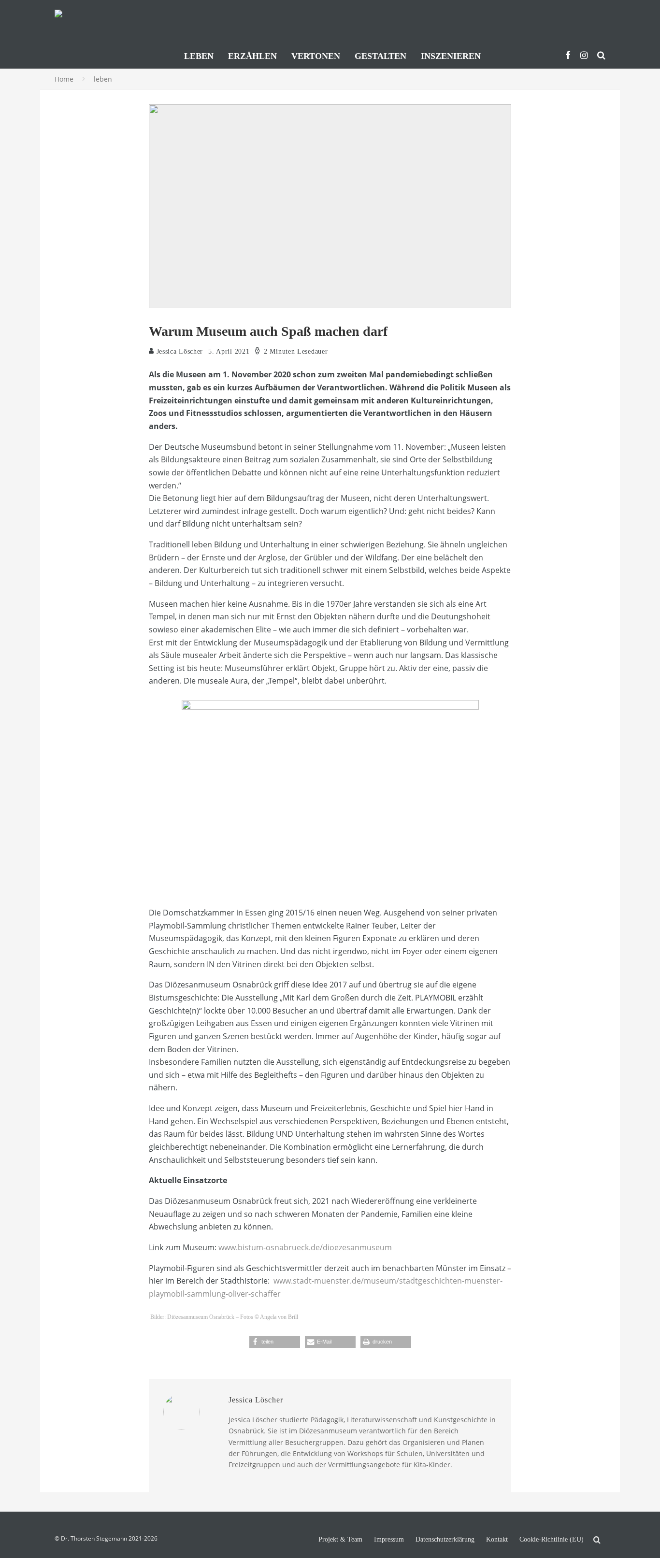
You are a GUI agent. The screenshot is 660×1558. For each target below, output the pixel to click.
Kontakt (497, 1539)
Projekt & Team (340, 1539)
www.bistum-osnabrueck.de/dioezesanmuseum (305, 1247)
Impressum (389, 1539)
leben (199, 56)
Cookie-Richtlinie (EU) (551, 1539)
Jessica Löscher (178, 351)
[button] (274, 1342)
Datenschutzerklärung (445, 1539)
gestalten (380, 56)
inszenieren (451, 56)
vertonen (315, 56)
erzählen (252, 56)
